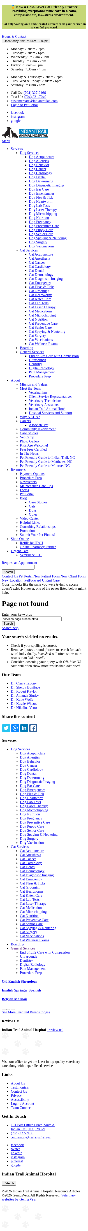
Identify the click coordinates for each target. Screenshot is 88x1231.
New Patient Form (46, 576)
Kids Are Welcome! (34, 445)
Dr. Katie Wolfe (22, 699)
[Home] (25, 137)
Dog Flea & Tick (41, 197)
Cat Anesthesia (39, 258)
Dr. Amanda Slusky (25, 695)
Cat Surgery (37, 335)
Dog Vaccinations (41, 246)
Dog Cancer (37, 169)
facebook (17, 112)
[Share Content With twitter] (6, 728)
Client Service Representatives (50, 396)
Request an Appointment (19, 563)
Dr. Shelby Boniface (25, 687)
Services (17, 149)
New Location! (13, 580)
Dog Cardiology (40, 173)
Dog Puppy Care (41, 230)
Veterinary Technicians (45, 401)
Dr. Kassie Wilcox (24, 703)
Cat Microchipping (42, 315)
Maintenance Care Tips (36, 486)
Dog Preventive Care (44, 226)
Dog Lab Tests (39, 205)
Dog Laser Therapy (43, 210)
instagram (18, 117)
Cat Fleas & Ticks (41, 287)
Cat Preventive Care (43, 323)
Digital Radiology (41, 368)
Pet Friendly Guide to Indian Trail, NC (47, 457)
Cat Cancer (37, 262)
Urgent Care (19, 551)
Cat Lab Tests (39, 303)
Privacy (16, 1095)
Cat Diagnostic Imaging (46, 279)
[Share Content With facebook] (33, 728)
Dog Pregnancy (40, 222)
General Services (32, 352)
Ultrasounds (37, 360)
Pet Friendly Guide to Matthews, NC (46, 461)
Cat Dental (36, 270)
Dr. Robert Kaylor (24, 691)
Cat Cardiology (40, 266)
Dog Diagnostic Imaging (46, 185)
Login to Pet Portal (24, 105)
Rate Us (9, 1183)
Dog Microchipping (43, 214)
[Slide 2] (12, 1009)
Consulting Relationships (38, 526)
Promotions (28, 531)
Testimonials (20, 1087)
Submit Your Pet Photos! (37, 535)
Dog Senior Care (41, 234)
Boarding (26, 348)
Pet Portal (27, 494)
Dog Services (29, 153)
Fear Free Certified (33, 449)
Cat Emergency (40, 283)
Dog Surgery (38, 242)
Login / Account (22, 1103)
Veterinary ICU (31, 555)
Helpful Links (30, 522)
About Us (18, 1083)
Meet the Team (30, 388)
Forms (24, 490)
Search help (10, 628)
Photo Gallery (30, 441)
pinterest (17, 1161)
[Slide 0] (3, 1009)
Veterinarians (38, 392)
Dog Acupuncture (41, 157)
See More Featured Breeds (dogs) (26, 1012)
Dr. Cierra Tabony (24, 683)
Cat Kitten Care (40, 299)
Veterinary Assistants (43, 405)
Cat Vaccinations (41, 340)
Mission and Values (34, 384)
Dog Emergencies (41, 193)
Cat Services (29, 250)
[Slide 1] (8, 1009)
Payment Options (32, 474)
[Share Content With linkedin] (24, 728)
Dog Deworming (41, 181)
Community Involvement (38, 429)
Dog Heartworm (40, 201)
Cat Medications (40, 311)
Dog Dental (37, 177)
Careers (25, 421)
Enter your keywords (17, 614)
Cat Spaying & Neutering (47, 331)
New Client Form (73, 576)
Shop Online (20, 539)
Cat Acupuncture (41, 254)
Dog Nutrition (39, 218)
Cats (32, 506)
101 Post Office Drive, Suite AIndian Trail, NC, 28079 (33, 1127)
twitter (15, 1149)
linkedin (16, 1153)
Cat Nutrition (38, 319)
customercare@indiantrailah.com (34, 101)
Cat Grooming (39, 291)
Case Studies (29, 433)
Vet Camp (27, 437)
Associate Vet (38, 425)
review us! (55, 1030)
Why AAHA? (30, 417)
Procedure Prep (40, 376)
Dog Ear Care (39, 189)
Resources (18, 470)
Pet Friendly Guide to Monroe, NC (45, 466)
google (16, 121)
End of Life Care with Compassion (54, 356)
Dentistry (35, 364)
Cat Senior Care (40, 327)
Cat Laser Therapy (42, 307)
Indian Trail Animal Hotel (47, 409)
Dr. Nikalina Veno (24, 708)
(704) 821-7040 (35, 97)
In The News (29, 453)
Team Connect (21, 1108)
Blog (23, 498)
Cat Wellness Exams (43, 344)
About (15, 380)
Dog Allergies (39, 161)
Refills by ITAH (31, 543)
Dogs (33, 510)
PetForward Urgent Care (42, 580)
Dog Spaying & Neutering (48, 238)
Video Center (29, 518)
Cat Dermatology (41, 275)
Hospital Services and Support (50, 413)
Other (33, 514)
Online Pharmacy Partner (38, 547)
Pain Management (42, 372)
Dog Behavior (39, 165)
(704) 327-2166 (34, 93)
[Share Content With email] (15, 728)
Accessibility (20, 1099)
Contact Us (10, 576)
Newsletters (28, 482)
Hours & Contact (14, 36)
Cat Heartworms (40, 295)
